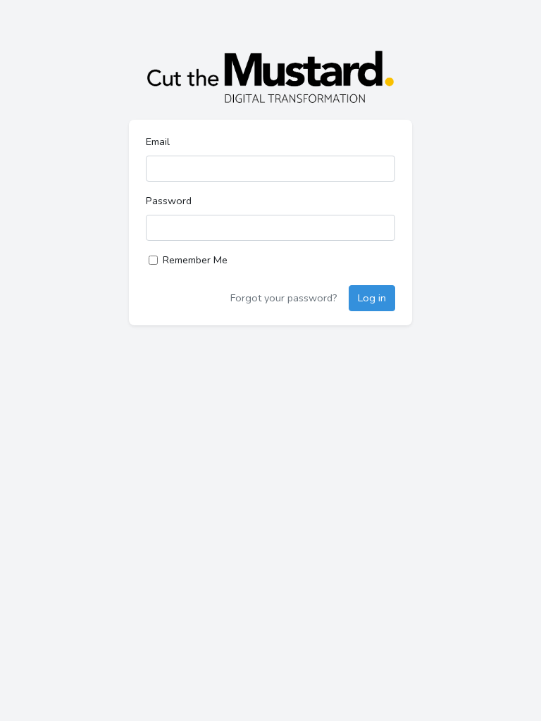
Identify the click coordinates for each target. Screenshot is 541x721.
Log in (372, 298)
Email (158, 141)
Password (169, 201)
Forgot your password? (283, 298)
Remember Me (195, 260)
